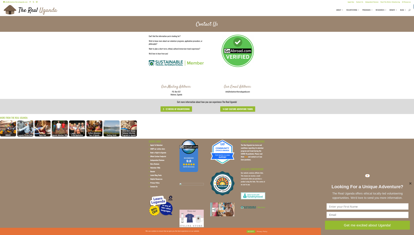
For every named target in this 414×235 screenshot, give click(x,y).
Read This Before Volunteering (390, 2)
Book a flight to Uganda (158, 152)
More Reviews (154, 164)
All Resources (406, 2)
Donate (392, 10)
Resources (380, 10)
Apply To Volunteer (156, 145)
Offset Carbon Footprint (158, 156)
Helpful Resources (156, 179)
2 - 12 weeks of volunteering (176, 109)
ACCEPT (251, 231)
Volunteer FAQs (155, 167)
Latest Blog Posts (156, 175)
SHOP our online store (157, 149)
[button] (367, 187)
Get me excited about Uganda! (367, 225)
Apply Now (351, 2)
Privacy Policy (262, 231)
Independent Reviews (372, 2)
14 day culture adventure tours (238, 109)
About (338, 10)
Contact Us (359, 2)
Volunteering (351, 10)
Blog (402, 10)
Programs (366, 10)
